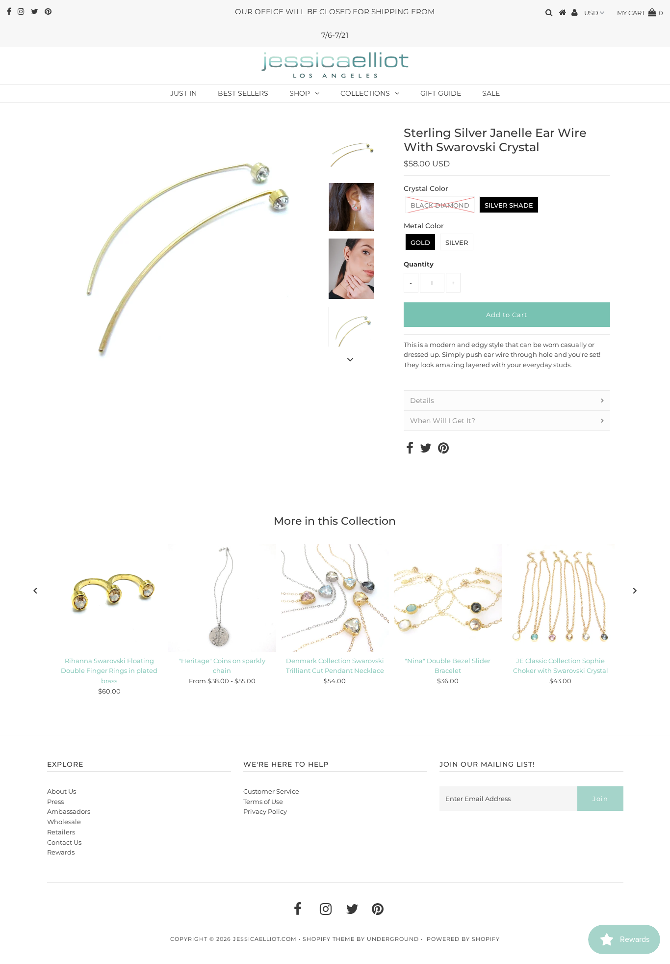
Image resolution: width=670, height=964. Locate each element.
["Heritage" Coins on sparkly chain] (222, 598)
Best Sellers (243, 93)
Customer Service (271, 791)
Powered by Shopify (463, 939)
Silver (456, 242)
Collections (365, 93)
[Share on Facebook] (409, 450)
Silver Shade (509, 205)
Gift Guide (440, 93)
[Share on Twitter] (426, 450)
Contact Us (64, 842)
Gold (420, 242)
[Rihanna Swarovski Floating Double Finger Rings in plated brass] (109, 598)
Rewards (61, 852)
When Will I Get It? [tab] (442, 420)
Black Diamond (440, 205)
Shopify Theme (329, 939)
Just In (183, 93)
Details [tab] (422, 400)
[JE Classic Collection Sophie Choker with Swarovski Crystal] (561, 598)
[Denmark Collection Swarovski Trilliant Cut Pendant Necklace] (335, 598)
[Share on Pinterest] (443, 450)
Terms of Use (263, 801)
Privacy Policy (265, 811)
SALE (491, 93)
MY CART (640, 13)
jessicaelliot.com (265, 939)
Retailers (61, 832)
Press (55, 801)
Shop (299, 93)
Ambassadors (68, 811)
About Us (61, 791)
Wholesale (64, 822)
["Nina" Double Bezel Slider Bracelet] (448, 598)
